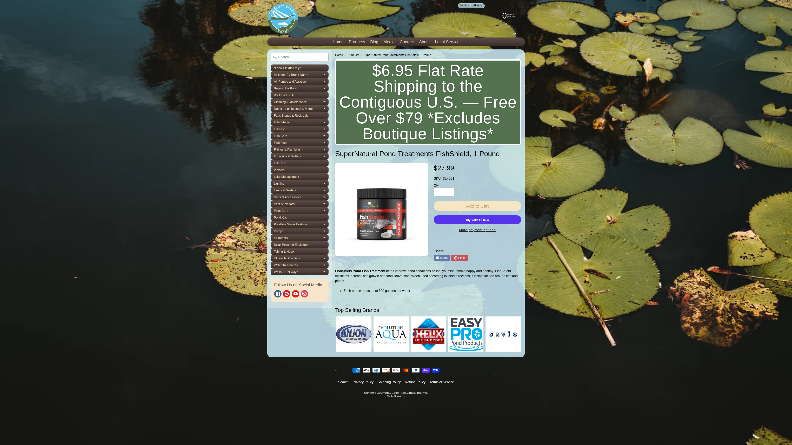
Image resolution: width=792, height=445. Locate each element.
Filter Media (301, 123)
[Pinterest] (286, 293)
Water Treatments (301, 265)
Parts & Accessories (301, 197)
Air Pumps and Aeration (301, 82)
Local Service (447, 42)
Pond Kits (280, 217)
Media (389, 42)
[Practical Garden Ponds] (282, 18)
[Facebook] (278, 293)
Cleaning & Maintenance (301, 102)
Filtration (301, 129)
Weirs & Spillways (301, 272)
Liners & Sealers (301, 191)
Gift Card (280, 163)
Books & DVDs (284, 95)
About (424, 42)
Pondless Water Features (301, 225)
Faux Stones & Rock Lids (291, 115)
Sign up (477, 5)
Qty (436, 185)
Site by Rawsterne (396, 396)
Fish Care (301, 136)
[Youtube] (295, 293)
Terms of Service (442, 382)
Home (338, 42)
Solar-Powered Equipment (291, 244)
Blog (374, 42)
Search (343, 382)
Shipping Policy (389, 382)
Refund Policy (415, 382)
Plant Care (301, 211)
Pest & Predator (301, 204)
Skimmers (301, 238)
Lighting (301, 184)
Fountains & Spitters (301, 157)
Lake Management (286, 176)
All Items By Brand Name (301, 75)
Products (357, 42)
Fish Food (301, 143)
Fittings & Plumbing (301, 150)
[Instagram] (304, 293)
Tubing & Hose (284, 251)
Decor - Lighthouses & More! (301, 109)
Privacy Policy (363, 382)
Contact (407, 42)
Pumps (301, 231)
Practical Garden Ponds (394, 393)
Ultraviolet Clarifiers (301, 259)
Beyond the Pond (301, 89)
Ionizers (279, 170)
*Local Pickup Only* (287, 68)
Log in (463, 5)
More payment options (477, 230)
